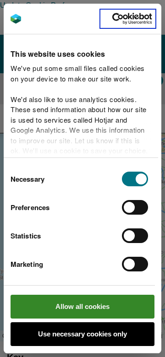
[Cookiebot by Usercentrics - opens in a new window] (127, 19)
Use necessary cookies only (82, 334)
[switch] (135, 207)
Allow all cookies (82, 306)
